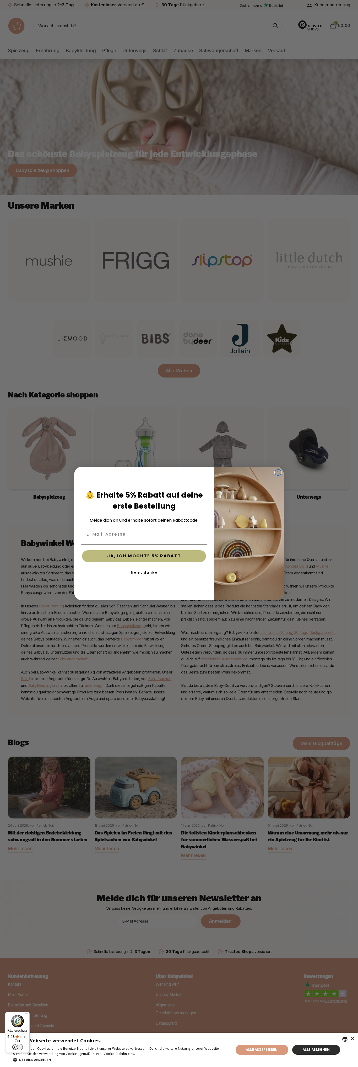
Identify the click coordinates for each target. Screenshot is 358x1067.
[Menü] (26, 1015)
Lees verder (145, 1054)
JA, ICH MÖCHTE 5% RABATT (144, 556)
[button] (120, 1060)
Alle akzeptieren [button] (262, 1049)
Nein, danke (144, 572)
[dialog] (179, 1050)
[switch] (17, 1047)
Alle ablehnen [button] (316, 1049)
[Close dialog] (278, 472)
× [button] (352, 1039)
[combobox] (345, 1039)
